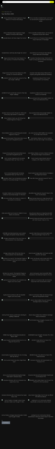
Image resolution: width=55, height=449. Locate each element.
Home (3, 11)
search (51, 2)
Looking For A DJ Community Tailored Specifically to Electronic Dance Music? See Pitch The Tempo (40, 416)
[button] (53, 6)
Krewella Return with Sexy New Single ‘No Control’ (14, 53)
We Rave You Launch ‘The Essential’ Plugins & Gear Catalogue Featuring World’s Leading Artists (14, 275)
